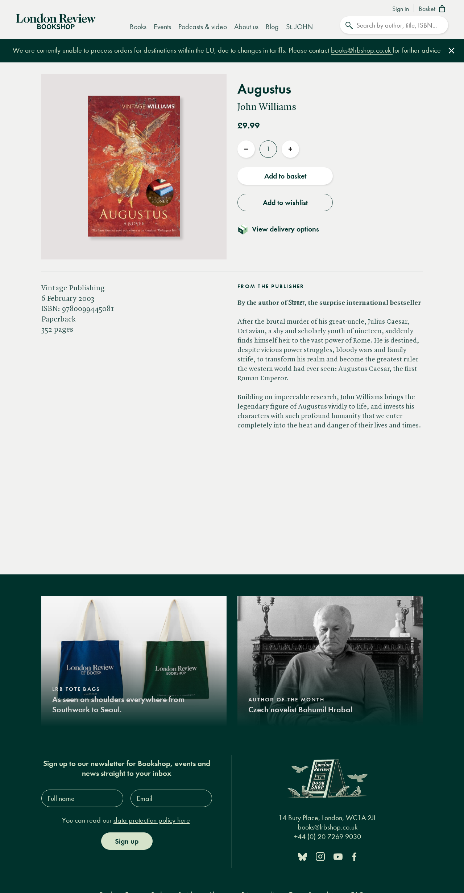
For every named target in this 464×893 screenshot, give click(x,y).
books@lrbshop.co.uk (362, 50)
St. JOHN (299, 26)
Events (162, 26)
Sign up (126, 841)
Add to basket (285, 176)
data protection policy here (151, 820)
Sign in (400, 9)
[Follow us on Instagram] (320, 856)
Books (138, 26)
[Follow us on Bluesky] (302, 856)
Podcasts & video (202, 26)
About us (246, 26)
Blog (272, 26)
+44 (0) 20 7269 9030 (327, 836)
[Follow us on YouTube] (338, 856)
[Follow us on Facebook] (354, 856)
